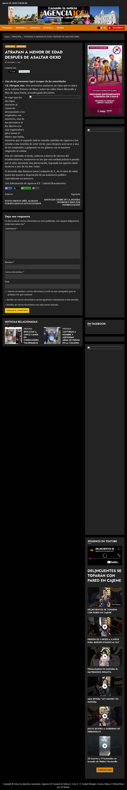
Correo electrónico (14, 272)
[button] (104, 27)
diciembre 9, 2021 (14, 63)
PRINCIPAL (20, 28)
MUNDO (60, 28)
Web (7, 281)
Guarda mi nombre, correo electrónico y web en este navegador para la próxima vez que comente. (42, 293)
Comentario (11, 228)
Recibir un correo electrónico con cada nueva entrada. (33, 304)
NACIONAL (35, 28)
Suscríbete (118, 28)
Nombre (9, 262)
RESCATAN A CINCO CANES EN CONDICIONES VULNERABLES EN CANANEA (31, 338)
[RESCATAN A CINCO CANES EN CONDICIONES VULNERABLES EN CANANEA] (13, 335)
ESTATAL (47, 28)
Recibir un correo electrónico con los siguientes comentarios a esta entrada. (43, 299)
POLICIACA (7, 28)
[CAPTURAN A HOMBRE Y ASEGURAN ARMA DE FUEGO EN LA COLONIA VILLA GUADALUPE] (52, 335)
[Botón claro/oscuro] (99, 28)
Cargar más (105, 769)
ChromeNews (118, 784)
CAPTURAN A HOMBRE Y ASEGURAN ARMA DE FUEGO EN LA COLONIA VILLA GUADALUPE (71, 340)
